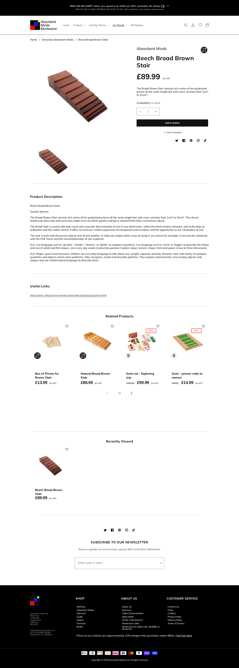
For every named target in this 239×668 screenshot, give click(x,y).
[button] (79, 25)
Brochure (126, 610)
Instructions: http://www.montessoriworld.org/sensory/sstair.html (68, 295)
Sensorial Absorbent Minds (58, 39)
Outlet (80, 616)
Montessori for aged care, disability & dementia (140, 627)
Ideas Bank (127, 616)
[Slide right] (131, 393)
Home (33, 39)
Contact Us (173, 607)
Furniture (81, 623)
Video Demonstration (133, 613)
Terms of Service (176, 623)
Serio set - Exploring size (140, 375)
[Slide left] (107, 393)
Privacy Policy (174, 616)
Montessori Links (130, 623)
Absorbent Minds (85, 610)
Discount (81, 613)
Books (80, 626)
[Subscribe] (160, 563)
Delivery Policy (175, 620)
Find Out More (184, 635)
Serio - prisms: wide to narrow (187, 375)
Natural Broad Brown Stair (95, 375)
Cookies (172, 613)
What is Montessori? (132, 620)
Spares (80, 620)
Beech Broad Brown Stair (93, 39)
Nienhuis (81, 607)
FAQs (170, 610)
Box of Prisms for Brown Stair (47, 375)
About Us (127, 607)
